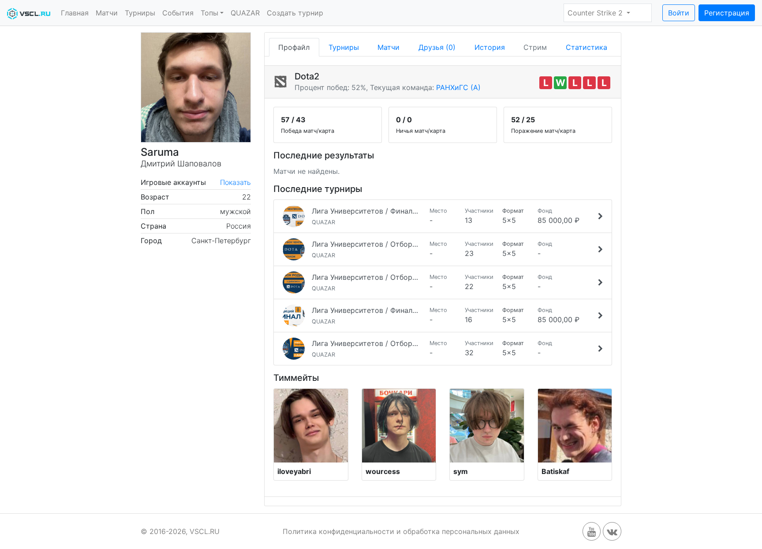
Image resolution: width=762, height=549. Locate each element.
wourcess (383, 471)
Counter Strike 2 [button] (596, 12)
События (178, 12)
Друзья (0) (437, 47)
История (489, 47)
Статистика (586, 47)
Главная (75, 12)
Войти (678, 12)
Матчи (107, 12)
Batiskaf (555, 471)
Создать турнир (295, 12)
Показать (235, 182)
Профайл (294, 47)
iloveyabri (294, 471)
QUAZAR (245, 12)
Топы (209, 12)
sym (460, 471)
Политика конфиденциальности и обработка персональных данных (401, 531)
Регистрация (726, 12)
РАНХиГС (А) (458, 87)
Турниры (140, 12)
